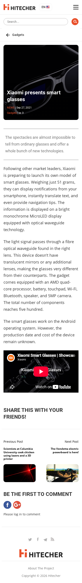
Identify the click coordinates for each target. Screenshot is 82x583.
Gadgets (18, 35)
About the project (41, 568)
